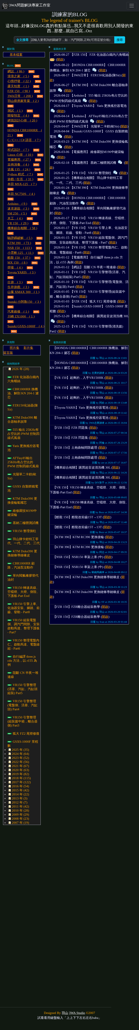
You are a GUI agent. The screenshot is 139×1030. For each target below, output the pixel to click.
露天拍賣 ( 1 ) (18, 86)
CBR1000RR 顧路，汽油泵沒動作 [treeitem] (21, 565)
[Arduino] (34, 203)
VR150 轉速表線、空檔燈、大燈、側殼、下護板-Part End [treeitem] (23, 592)
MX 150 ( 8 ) (17, 262)
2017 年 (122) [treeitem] (21, 782)
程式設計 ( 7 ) (18, 150)
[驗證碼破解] (39, 238)
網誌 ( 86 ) (15, 71)
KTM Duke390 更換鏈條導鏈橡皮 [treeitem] (22, 553)
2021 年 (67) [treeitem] (20, 766)
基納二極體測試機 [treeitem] (25, 523)
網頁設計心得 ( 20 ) (22, 120)
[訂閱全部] (18, 65)
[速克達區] (36, 208)
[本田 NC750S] (10, 199)
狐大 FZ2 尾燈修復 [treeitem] (25, 733)
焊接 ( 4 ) (15, 267)
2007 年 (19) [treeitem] (20, 822)
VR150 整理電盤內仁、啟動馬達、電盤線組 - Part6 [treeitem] (23, 644)
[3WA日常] (40, 96)
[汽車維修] (36, 311)
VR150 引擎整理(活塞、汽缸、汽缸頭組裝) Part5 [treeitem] (22, 689)
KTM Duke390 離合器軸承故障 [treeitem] (22, 419)
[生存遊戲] (36, 287)
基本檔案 (16, 54)
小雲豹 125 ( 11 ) (20, 253)
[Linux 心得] (40, 154)
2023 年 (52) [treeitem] (20, 758)
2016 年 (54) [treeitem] (20, 786)
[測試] (30, 110)
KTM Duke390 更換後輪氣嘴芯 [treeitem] (22, 500)
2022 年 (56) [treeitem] (20, 762)
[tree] (22, 596)
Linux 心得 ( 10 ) (20, 154)
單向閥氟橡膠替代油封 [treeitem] (22, 577)
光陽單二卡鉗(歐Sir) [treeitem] (21, 476)
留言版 (8, 352)
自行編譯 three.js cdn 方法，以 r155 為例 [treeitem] (22, 660)
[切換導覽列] (131, 5)
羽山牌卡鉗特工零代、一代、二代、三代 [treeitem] (23, 541)
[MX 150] (35, 262)
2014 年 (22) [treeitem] (20, 794)
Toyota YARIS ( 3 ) (21, 272)
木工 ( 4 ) (15, 218)
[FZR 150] (37, 91)
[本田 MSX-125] (10, 189)
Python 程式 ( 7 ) (20, 174)
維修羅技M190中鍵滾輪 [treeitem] (22, 513)
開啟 (60, 59)
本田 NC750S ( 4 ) (21, 194)
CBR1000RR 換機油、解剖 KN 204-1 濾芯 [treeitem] (23, 393)
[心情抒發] (38, 81)
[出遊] (30, 282)
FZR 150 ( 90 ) (18, 91)
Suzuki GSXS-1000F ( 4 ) (25, 326)
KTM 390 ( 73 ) (19, 243)
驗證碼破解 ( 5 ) (19, 238)
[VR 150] (36, 223)
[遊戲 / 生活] (40, 179)
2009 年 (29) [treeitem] (20, 814)
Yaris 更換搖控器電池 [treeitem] (23, 448)
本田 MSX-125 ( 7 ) (22, 184)
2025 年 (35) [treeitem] (20, 749)
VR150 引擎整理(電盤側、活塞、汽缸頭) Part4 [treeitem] (22, 705)
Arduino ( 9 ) (17, 203)
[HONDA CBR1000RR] (20, 135)
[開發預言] (36, 115)
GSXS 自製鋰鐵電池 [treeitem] (22, 488)
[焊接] (30, 267)
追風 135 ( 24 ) (18, 169)
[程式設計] (36, 150)
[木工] (30, 218)
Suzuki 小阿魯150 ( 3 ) (24, 301)
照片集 (14, 348)
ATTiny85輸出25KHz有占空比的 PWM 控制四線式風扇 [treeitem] (23, 462)
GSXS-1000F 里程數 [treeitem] (22, 743)
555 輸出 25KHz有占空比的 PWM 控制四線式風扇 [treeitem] (23, 434)
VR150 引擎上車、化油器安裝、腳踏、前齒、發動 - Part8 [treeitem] (23, 608)
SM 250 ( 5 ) (17, 213)
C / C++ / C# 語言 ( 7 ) (24, 140)
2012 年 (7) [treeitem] (19, 802)
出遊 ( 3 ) (15, 282)
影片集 (28, 348)
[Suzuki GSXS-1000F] (14, 331)
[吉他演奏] (36, 164)
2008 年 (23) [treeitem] (20, 818)
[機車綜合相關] (10, 233)
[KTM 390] (38, 243)
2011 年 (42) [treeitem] (20, 806)
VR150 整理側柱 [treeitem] (24, 531)
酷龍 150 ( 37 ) (18, 257)
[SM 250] (34, 213)
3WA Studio (77, 1013)
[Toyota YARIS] (10, 277)
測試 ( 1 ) (15, 110)
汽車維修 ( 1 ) (18, 311)
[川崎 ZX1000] (10, 321)
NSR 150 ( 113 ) (19, 248)
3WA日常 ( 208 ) (20, 96)
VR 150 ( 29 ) (17, 223)
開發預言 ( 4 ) (18, 115)
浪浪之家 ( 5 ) (18, 76)
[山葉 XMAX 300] (10, 297)
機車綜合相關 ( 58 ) (22, 228)
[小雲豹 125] (41, 253)
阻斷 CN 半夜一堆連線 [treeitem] (22, 675)
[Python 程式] (40, 174)
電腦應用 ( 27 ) (19, 159)
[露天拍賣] (36, 86)
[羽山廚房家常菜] (10, 106)
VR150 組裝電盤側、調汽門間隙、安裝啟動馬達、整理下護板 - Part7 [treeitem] (23, 626)
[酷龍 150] (37, 257)
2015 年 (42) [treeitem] (20, 790)
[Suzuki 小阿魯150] (10, 306)
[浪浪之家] (36, 76)
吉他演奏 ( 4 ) (18, 164)
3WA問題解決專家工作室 (29, 5)
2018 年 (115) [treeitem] (21, 778)
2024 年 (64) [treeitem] (20, 754)
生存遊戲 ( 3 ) (18, 287)
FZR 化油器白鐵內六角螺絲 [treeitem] (23, 379)
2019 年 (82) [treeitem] (20, 774)
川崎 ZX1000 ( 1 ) (21, 316)
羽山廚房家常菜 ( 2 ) (23, 101)
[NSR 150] (39, 248)
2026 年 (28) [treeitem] (20, 369)
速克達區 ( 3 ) (18, 208)
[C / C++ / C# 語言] (10, 145)
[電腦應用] (38, 159)
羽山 (65, 1013)
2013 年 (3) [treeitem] (19, 798)
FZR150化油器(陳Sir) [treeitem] (22, 407)
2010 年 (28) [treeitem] (20, 810)
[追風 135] (37, 169)
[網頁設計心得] (10, 125)
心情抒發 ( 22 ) (19, 81)
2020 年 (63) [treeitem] (20, 770)
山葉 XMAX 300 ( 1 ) (23, 292)
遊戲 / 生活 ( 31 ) (20, 179)
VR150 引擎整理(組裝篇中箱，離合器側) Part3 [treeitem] (22, 721)
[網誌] (31, 71)
